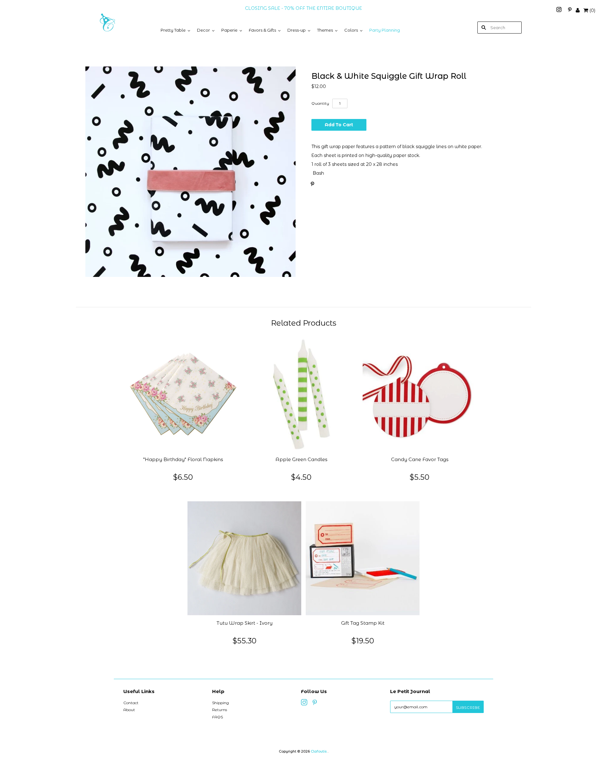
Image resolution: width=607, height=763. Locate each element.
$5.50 (419, 477)
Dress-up (296, 30)
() (592, 10)
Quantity (320, 103)
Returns (219, 709)
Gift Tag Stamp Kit (362, 623)
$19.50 (363, 640)
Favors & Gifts (262, 30)
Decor (203, 30)
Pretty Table (173, 30)
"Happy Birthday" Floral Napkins (183, 459)
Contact (130, 702)
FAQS (217, 717)
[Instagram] (559, 10)
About (129, 709)
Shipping (220, 702)
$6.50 (183, 477)
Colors (351, 30)
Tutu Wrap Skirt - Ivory (245, 623)
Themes (325, 30)
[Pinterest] (569, 10)
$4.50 (301, 477)
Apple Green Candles (301, 459)
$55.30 (244, 640)
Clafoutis (319, 751)
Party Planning (384, 30)
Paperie (229, 30)
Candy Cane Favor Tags (419, 459)
